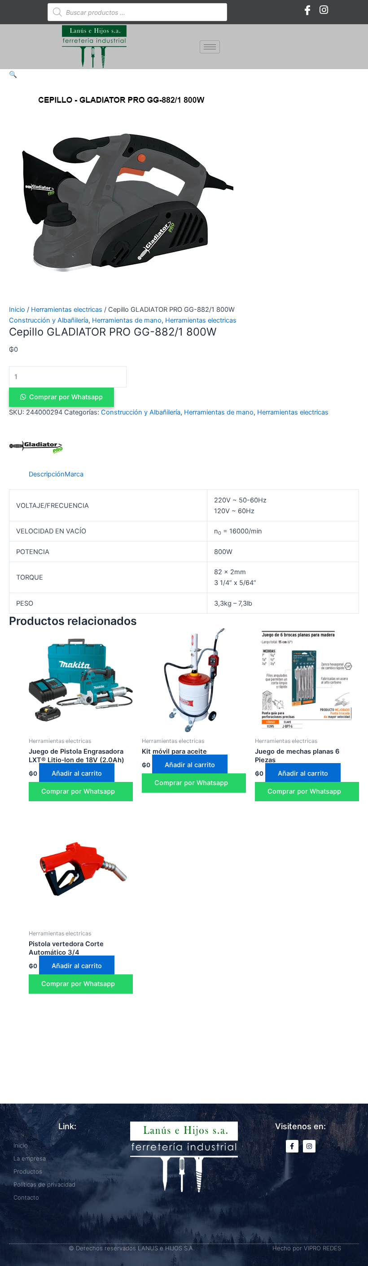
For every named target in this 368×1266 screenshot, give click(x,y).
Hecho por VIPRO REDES (306, 1248)
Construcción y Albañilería (48, 320)
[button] (13, 74)
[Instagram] (323, 10)
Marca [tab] (74, 474)
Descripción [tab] (47, 474)
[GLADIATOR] (36, 446)
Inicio (17, 310)
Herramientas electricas (66, 310)
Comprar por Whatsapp (66, 397)
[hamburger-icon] (210, 46)
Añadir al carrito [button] (77, 773)
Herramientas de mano (127, 320)
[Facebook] (307, 10)
